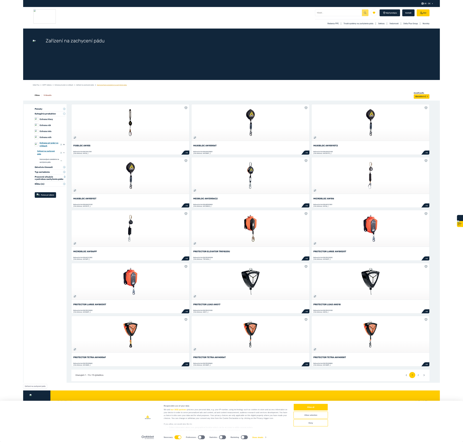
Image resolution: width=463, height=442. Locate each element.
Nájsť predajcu (391, 13)
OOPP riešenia (47, 85)
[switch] (201, 437)
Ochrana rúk (45, 125)
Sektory (381, 23)
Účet (424, 13)
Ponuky (38, 109)
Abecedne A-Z (420, 96)
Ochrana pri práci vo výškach (63, 85)
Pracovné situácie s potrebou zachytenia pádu (49, 178)
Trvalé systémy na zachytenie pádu (358, 23)
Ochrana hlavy (46, 119)
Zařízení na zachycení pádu (85, 85)
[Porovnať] (75, 137)
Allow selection (310, 415)
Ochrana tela (45, 131)
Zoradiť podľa (419, 93)
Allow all (310, 407)
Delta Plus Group (410, 23)
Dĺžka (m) (39, 184)
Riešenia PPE (333, 23)
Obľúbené (374, 12)
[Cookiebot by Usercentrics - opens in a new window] (147, 437)
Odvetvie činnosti (44, 167)
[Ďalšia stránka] (424, 375)
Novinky (426, 23)
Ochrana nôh (45, 137)
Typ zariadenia (42, 172)
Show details (257, 437)
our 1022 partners (179, 410)
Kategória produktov (45, 113)
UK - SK (427, 3)
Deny (311, 423)
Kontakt (408, 13)
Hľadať (365, 12)
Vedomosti (394, 23)
